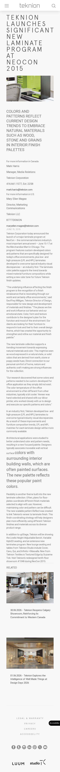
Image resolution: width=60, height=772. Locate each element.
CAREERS (30, 729)
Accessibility (30, 734)
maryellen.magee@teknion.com (22, 226)
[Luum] (17, 761)
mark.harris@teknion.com (19, 189)
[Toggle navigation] (5, 5)
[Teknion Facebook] (14, 747)
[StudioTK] (37, 761)
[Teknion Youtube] (45, 747)
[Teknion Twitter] (40, 747)
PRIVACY (30, 723)
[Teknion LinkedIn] (29, 747)
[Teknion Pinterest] (35, 747)
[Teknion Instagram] (24, 747)
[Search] (53, 5)
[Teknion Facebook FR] (19, 747)
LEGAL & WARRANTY (30, 718)
